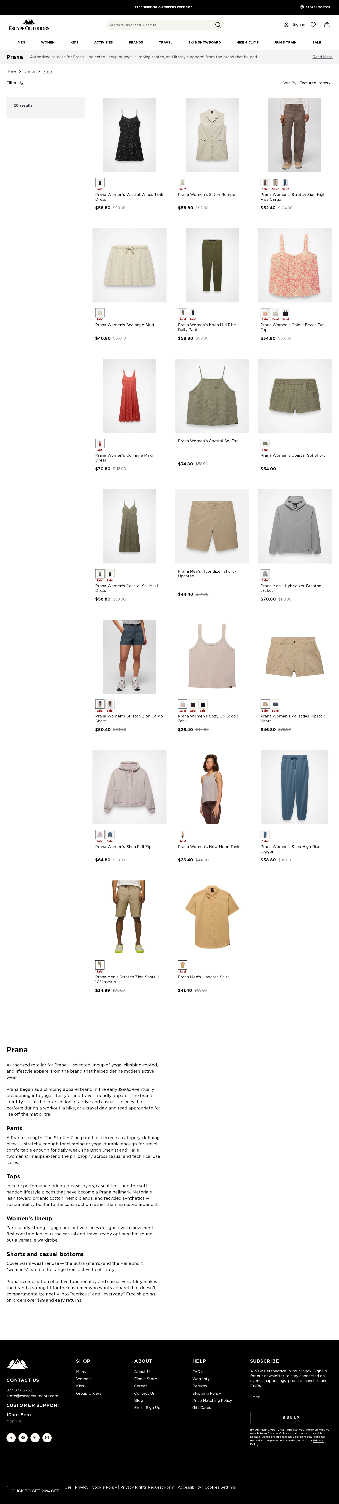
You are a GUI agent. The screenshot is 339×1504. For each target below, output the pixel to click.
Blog (138, 1400)
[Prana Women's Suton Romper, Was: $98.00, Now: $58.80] (212, 135)
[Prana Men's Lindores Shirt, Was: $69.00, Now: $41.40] (212, 917)
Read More (322, 57)
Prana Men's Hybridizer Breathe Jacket (291, 588)
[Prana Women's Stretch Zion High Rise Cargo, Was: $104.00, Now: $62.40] (295, 135)
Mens (81, 1372)
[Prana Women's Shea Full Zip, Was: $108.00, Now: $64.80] (129, 787)
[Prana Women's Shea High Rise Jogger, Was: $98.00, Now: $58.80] (295, 787)
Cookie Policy (104, 1487)
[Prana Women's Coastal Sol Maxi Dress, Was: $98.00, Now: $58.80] (129, 526)
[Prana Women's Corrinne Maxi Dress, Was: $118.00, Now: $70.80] (129, 396)
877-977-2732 (19, 1390)
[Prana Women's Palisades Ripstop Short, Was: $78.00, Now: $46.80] (295, 657)
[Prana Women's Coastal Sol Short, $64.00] (295, 396)
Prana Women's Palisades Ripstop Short (293, 718)
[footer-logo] (17, 1367)
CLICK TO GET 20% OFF (35, 1491)
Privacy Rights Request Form (147, 1487)
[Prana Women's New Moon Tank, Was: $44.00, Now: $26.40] (212, 787)
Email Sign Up (147, 1407)
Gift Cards (201, 1407)
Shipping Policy (206, 1393)
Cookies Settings (220, 1487)
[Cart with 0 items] (327, 24)
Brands (136, 42)
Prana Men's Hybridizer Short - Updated (207, 573)
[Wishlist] (313, 24)
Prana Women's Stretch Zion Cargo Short (129, 718)
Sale (316, 42)
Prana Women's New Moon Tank (209, 847)
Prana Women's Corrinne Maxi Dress (124, 457)
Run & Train (286, 42)
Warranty (201, 1379)
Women (48, 42)
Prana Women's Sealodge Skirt (125, 325)
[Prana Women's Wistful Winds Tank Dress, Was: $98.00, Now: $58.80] (129, 135)
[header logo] (28, 25)
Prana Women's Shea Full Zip (123, 847)
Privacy (81, 1487)
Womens (84, 1379)
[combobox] (165, 25)
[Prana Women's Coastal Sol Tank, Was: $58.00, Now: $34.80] (212, 396)
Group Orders (88, 1393)
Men (21, 42)
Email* (255, 1397)
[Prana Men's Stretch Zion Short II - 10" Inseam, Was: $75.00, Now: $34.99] (129, 917)
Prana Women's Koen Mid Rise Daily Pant (207, 327)
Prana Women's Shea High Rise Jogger (290, 849)
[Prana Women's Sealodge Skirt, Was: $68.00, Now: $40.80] (129, 265)
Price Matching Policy (212, 1400)
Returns (199, 1386)
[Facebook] (23, 1437)
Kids (74, 42)
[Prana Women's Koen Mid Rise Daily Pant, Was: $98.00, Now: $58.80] (212, 265)
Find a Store (145, 1379)
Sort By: (289, 83)
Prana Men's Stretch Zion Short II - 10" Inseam (128, 979)
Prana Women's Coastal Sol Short (293, 455)
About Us (143, 1372)
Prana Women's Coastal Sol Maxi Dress (126, 588)
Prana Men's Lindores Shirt (203, 977)
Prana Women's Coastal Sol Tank (209, 441)
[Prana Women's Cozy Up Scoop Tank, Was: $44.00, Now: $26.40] (212, 657)
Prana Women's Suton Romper (207, 194)
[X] (11, 1437)
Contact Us (144, 1393)
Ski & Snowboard (204, 42)
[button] (218, 24)
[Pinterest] (35, 1437)
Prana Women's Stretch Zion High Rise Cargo (293, 197)
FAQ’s (197, 1372)
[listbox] (316, 83)
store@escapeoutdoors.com (32, 1396)
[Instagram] (47, 1437)
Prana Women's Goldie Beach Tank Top (294, 327)
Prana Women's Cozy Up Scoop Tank (208, 718)
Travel (165, 42)
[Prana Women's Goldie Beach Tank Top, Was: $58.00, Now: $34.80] (295, 265)
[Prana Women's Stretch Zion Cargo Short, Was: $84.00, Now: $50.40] (129, 657)
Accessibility (189, 1487)
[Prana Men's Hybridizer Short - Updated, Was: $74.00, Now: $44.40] (212, 526)
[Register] (286, 24)
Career (140, 1386)
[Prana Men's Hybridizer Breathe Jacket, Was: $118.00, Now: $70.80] (295, 526)
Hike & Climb (248, 42)
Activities (103, 42)
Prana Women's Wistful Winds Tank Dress (129, 197)
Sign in (299, 24)
